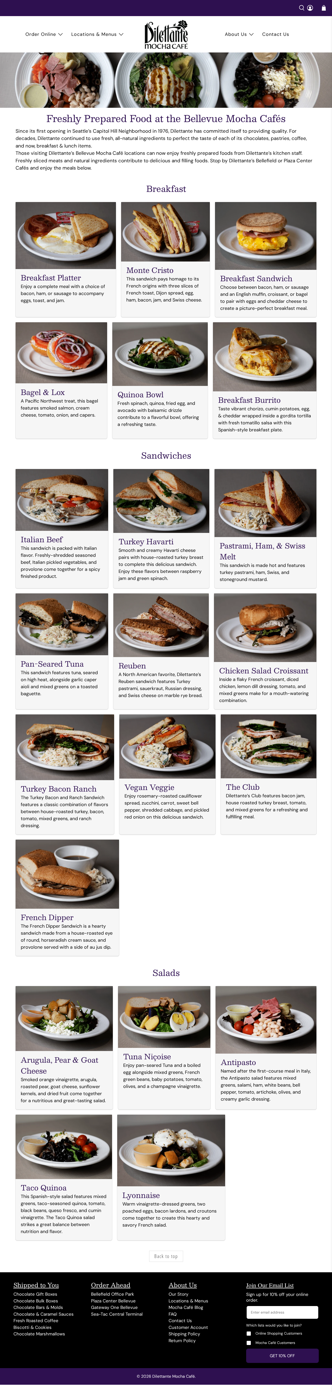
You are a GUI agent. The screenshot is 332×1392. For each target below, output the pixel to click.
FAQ (173, 1314)
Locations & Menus (94, 34)
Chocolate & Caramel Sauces (43, 1314)
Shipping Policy (184, 1334)
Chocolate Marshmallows (39, 1334)
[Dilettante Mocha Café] (166, 34)
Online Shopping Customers (278, 1333)
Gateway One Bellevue (114, 1307)
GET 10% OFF (282, 1355)
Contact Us (275, 34)
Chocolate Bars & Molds (38, 1307)
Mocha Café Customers (275, 1342)
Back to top (166, 1256)
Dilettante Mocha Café (173, 1376)
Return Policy (182, 1340)
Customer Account (188, 1327)
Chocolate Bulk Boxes (35, 1301)
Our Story (178, 1294)
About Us (236, 34)
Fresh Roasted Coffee (35, 1320)
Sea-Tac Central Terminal (117, 1314)
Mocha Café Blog (186, 1307)
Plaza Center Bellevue (113, 1301)
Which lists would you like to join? (274, 1325)
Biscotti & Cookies (32, 1327)
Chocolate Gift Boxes (35, 1294)
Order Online (40, 34)
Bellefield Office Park (112, 1294)
